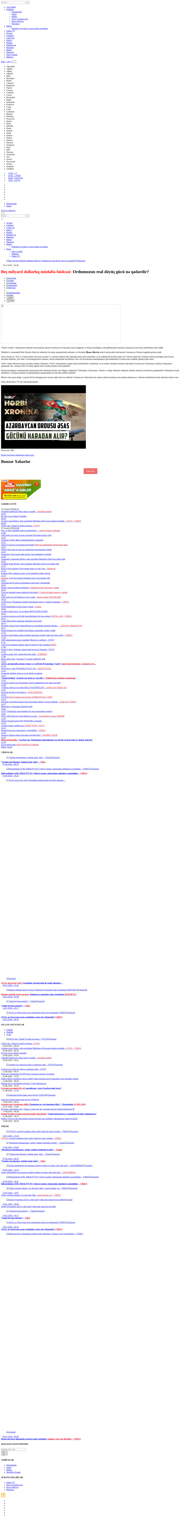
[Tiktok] (7, 192)
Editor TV (10, 31)
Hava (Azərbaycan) (20, 19)
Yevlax (9, 164)
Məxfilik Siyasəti (13, 1472)
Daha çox (90, 471)
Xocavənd (10, 161)
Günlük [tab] (9, 1030)
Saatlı (8, 133)
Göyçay (9, 90)
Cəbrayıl (10, 83)
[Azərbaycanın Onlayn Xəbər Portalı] (8, 210)
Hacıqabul (10, 97)
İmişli (8, 100)
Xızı (8, 157)
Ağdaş (9, 71)
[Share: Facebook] (11, 278)
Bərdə (8, 81)
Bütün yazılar (6, 747)
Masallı (9, 114)
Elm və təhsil (11, 55)
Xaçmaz (9, 152)
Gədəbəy (10, 92)
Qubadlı (9, 126)
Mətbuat (9, 57)
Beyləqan (10, 78)
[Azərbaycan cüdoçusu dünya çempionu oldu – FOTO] (90, 1065)
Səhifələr (10, 9)
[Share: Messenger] (11, 285)
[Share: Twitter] (10, 280)
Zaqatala (10, 166)
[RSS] (7, 199)
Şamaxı (9, 140)
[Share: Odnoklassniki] (13, 293)
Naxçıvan (10, 119)
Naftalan (10, 116)
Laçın (8, 107)
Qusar (8, 128)
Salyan (9, 138)
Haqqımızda (17, 12)
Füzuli (9, 88)
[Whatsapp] (7, 197)
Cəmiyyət (10, 38)
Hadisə (9, 43)
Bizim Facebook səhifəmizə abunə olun (17, 455)
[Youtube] (7, 189)
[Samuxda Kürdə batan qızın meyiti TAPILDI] (90, 1095)
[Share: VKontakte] (7, 290)
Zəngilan (10, 169)
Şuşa (8, 147)
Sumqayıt (10, 145)
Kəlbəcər (10, 104)
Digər (8, 249)
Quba (8, 123)
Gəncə (9, 95)
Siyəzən (9, 142)
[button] (10, 297)
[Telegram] (7, 194)
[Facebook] (7, 185)
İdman (9, 50)
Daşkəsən (10, 85)
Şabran (9, 135)
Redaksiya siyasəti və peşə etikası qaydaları (30, 28)
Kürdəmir (10, 102)
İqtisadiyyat (11, 45)
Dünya (9, 40)
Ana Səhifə (11, 7)
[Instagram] (7, 187)
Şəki (8, 150)
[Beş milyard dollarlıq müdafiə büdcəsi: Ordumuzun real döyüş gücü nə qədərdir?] (90, 261)
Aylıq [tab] (8, 1034)
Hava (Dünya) (18, 21)
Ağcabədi (10, 66)
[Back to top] (2, 1520)
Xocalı (9, 159)
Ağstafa (9, 73)
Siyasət (9, 33)
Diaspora (10, 52)
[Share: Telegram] (11, 288)
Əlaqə (14, 14)
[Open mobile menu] (2, 219)
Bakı (8, 76)
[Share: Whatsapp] (11, 283)
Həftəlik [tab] (9, 1032)
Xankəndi (10, 154)
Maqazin (10, 47)
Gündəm (10, 36)
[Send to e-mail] (9, 295)
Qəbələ (9, 131)
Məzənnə (15, 24)
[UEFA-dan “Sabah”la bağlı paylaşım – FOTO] (90, 1039)
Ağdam (9, 69)
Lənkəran (10, 112)
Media (14, 16)
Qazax (9, 121)
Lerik (8, 109)
